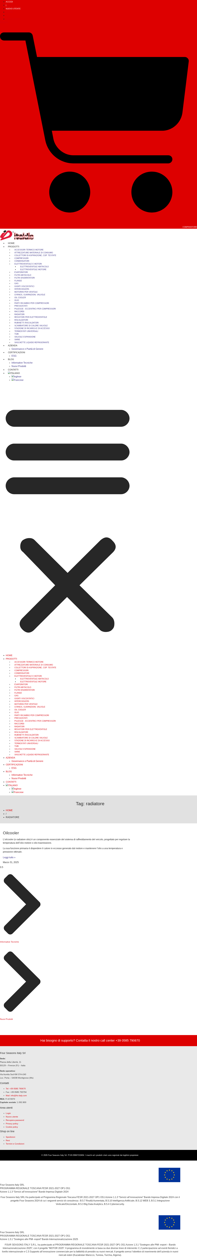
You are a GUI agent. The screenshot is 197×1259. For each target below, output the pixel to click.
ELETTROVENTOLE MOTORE (33, 269)
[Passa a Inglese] (16, 376)
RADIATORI (19, 314)
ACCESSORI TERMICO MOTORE (29, 250)
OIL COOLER (20, 297)
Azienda (12, 345)
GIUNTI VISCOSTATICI (24, 286)
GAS (16, 283)
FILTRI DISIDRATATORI (24, 278)
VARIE (17, 339)
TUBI (16, 334)
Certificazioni (16, 352)
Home (9, 655)
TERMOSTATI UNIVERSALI (26, 331)
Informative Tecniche (22, 363)
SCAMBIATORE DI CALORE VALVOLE (31, 326)
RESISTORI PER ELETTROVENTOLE (30, 317)
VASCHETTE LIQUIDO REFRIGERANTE (31, 342)
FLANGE (18, 281)
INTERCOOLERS (21, 289)
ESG (14, 768)
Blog (11, 359)
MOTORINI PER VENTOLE (26, 292)
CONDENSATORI (21, 261)
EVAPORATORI (21, 272)
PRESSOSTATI (21, 306)
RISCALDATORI (21, 320)
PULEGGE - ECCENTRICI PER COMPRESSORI (35, 309)
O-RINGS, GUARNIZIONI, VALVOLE (29, 295)
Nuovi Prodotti (19, 778)
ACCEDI (9, 2)
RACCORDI (19, 311)
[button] (67, 518)
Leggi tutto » (9, 857)
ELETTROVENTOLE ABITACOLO (34, 267)
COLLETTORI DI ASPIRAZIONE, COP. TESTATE (35, 255)
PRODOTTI (13, 246)
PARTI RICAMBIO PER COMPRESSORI (31, 303)
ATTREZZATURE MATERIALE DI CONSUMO (33, 253)
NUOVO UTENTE (13, 9)
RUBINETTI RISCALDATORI (26, 323)
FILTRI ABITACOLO (22, 275)
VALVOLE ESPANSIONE (25, 337)
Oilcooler (11, 833)
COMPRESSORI (21, 258)
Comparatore (190, 227)
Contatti (11, 782)
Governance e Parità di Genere (27, 349)
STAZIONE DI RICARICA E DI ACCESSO (32, 328)
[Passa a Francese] (18, 380)
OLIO (16, 300)
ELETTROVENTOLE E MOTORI (28, 264)
